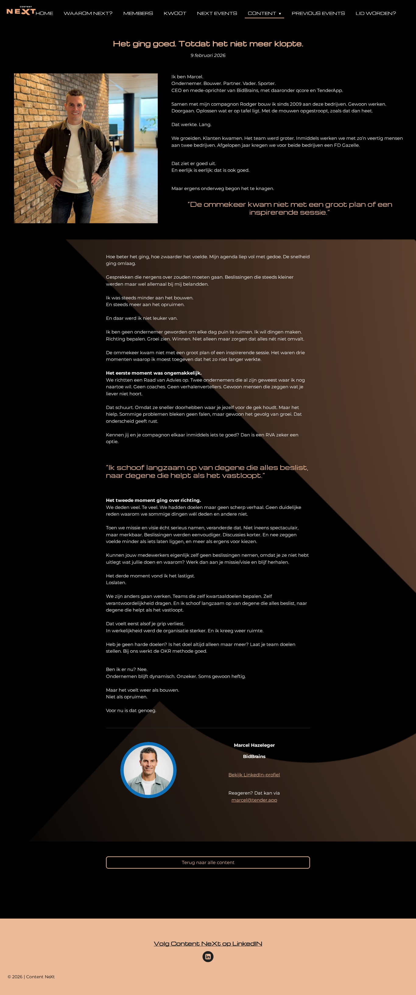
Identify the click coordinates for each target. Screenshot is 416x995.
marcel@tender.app (254, 800)
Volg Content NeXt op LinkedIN (208, 943)
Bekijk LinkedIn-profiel (254, 775)
